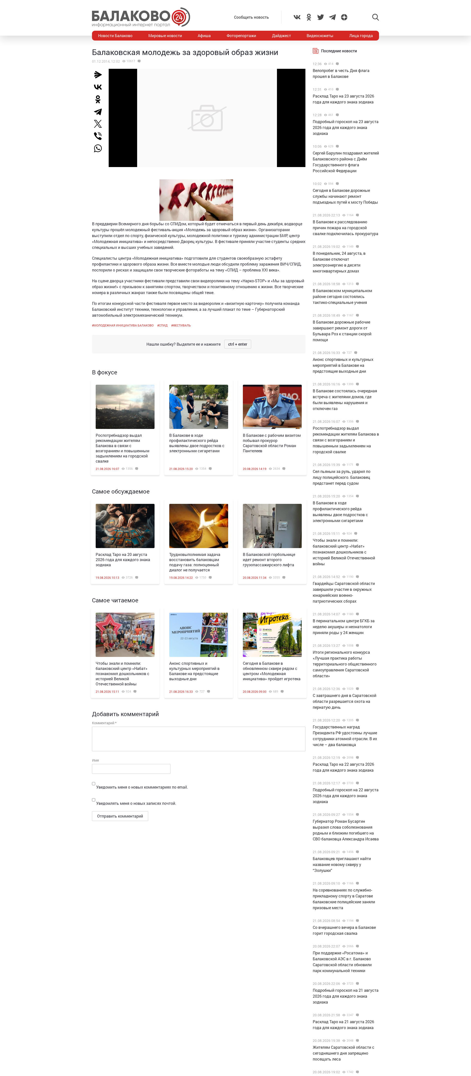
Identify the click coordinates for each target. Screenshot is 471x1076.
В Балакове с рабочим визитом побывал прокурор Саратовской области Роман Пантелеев (272, 443)
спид (163, 325)
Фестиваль (182, 325)
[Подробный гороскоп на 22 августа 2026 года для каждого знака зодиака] (356, 783)
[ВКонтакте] (100, 87)
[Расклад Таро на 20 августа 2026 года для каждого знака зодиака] (125, 526)
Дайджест (281, 35)
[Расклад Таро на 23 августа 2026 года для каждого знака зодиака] (336, 89)
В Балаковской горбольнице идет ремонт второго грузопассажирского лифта (269, 559)
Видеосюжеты (320, 35)
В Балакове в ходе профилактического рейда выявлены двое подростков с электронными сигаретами (196, 443)
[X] (100, 124)
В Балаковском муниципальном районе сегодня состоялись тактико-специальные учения (342, 296)
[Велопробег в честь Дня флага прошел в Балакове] (336, 63)
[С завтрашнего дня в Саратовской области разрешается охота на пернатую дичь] (356, 688)
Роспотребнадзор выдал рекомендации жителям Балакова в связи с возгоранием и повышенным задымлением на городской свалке (122, 448)
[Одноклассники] (100, 99)
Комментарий (104, 723)
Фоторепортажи (241, 35)
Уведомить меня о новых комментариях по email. (142, 787)
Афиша (204, 35)
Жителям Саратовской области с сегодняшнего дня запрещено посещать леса (343, 1053)
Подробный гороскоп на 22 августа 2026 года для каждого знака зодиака (346, 795)
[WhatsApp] (100, 148)
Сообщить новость (251, 17)
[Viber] (100, 136)
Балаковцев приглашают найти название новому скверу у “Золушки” (342, 864)
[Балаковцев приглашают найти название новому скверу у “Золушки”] (356, 851)
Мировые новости (165, 35)
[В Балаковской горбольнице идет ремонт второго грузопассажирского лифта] (272, 526)
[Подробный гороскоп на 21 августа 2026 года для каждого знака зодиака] (356, 983)
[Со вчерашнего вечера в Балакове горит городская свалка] (356, 920)
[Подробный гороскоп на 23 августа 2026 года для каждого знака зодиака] (336, 114)
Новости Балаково (115, 35)
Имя (95, 760)
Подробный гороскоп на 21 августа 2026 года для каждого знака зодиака (346, 996)
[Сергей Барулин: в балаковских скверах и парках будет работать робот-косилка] (356, 1072)
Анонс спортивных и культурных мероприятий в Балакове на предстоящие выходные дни (194, 671)
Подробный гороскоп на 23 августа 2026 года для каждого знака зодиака (346, 127)
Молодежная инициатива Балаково (124, 325)
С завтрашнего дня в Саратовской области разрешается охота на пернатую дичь (344, 701)
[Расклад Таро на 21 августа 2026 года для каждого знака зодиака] (356, 1015)
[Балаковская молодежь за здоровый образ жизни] (138, 61)
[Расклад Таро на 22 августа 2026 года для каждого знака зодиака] (356, 757)
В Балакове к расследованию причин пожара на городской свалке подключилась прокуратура (345, 227)
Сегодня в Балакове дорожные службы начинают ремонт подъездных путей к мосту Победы (345, 196)
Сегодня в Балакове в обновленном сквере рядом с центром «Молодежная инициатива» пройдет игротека (272, 671)
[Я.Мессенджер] (100, 75)
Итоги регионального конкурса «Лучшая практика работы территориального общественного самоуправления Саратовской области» (345, 664)
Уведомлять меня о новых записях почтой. (136, 803)
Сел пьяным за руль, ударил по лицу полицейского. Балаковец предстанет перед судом (341, 477)
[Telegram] (100, 111)
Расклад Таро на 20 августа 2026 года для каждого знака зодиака (123, 559)
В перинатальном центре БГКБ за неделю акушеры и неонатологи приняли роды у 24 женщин (344, 626)
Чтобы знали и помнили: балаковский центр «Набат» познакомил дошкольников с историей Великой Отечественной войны (122, 673)
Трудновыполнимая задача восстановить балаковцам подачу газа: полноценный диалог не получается (194, 562)
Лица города (361, 35)
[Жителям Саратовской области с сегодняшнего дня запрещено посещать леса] (356, 1040)
